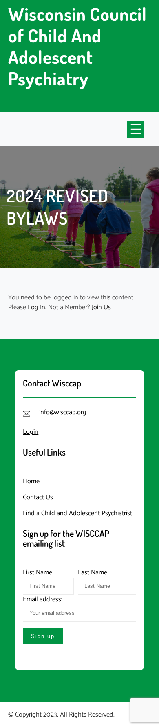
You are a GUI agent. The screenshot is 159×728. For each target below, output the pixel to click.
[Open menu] (135, 129)
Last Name (92, 572)
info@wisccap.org (62, 412)
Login (30, 432)
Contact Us (38, 497)
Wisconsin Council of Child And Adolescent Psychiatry (77, 45)
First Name (37, 572)
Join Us (101, 307)
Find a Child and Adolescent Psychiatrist (77, 513)
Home (31, 481)
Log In (36, 307)
